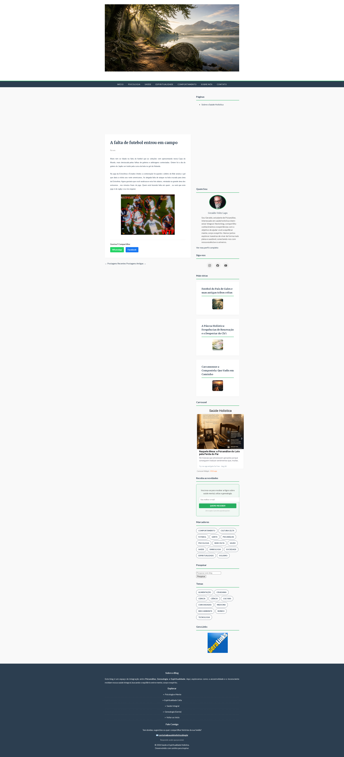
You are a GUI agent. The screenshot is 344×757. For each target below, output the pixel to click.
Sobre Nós (206, 84)
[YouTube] (226, 265)
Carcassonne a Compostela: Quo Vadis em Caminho (218, 370)
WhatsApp (117, 250)
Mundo (221, 611)
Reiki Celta (219, 543)
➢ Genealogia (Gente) (172, 712)
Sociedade (231, 549)
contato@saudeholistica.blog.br (173, 735)
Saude (233, 543)
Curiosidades (205, 605)
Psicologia (134, 84)
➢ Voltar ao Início (172, 717)
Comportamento (187, 84)
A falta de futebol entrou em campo (144, 142)
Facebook (132, 250)
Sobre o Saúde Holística (212, 104)
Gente (214, 537)
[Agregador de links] (217, 643)
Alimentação (204, 592)
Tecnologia (204, 617)
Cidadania (221, 592)
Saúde (148, 84)
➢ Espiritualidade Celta (172, 700)
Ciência (214, 599)
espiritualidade (206, 556)
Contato (222, 84)
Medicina (221, 605)
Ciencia (201, 599)
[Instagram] (210, 265)
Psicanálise (228, 537)
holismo (223, 556)
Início (120, 84)
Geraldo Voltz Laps (217, 213)
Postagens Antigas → (136, 263)
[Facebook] (218, 265)
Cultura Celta (227, 531)
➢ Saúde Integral (172, 706)
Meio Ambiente (205, 611)
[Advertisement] (148, 111)
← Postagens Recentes (115, 263)
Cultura (227, 599)
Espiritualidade (164, 84)
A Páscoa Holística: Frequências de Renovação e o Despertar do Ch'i (218, 329)
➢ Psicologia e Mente (172, 694)
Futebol (202, 537)
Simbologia (215, 549)
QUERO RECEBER (217, 506)
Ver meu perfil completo (207, 247)
